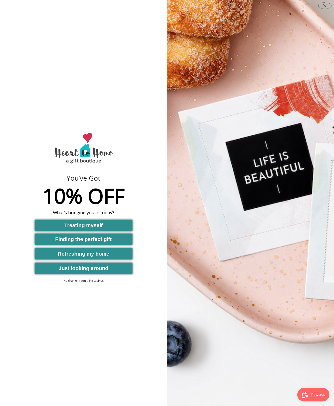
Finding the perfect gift (83, 239)
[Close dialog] (325, 5)
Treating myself (83, 225)
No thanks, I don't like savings (83, 281)
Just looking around (83, 268)
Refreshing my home (83, 254)
